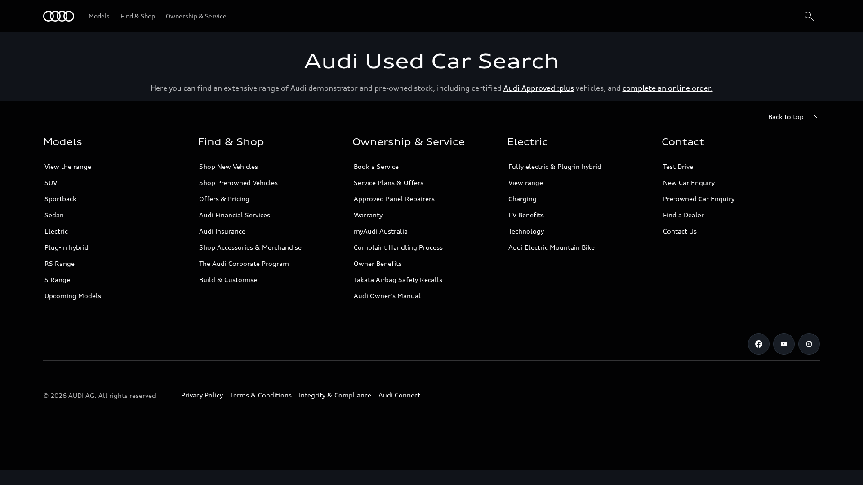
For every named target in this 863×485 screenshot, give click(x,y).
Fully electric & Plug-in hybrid (554, 166)
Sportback (60, 199)
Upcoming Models (72, 296)
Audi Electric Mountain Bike (551, 247)
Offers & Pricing (224, 199)
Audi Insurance (222, 231)
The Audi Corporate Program (244, 263)
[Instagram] (809, 344)
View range (525, 182)
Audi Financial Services (234, 215)
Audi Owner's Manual (387, 296)
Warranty (368, 215)
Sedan (54, 215)
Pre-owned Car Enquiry (698, 199)
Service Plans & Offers (388, 182)
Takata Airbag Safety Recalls (398, 279)
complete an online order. (668, 88)
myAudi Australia (381, 231)
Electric (56, 231)
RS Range (59, 263)
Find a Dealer (683, 215)
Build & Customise (228, 279)
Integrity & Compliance (335, 395)
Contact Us (680, 231)
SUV (50, 182)
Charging (522, 199)
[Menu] (58, 16)
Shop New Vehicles (228, 166)
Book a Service (376, 166)
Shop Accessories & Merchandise (250, 247)
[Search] (809, 16)
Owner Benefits (378, 263)
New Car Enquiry (689, 182)
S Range (57, 279)
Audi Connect (399, 395)
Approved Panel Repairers (394, 199)
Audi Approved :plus (538, 88)
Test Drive (678, 166)
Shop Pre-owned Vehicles (238, 182)
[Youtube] (784, 344)
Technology (526, 231)
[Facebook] (759, 344)
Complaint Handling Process (398, 247)
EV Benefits (526, 215)
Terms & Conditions (261, 395)
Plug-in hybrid (66, 247)
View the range (67, 166)
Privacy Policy (202, 395)
